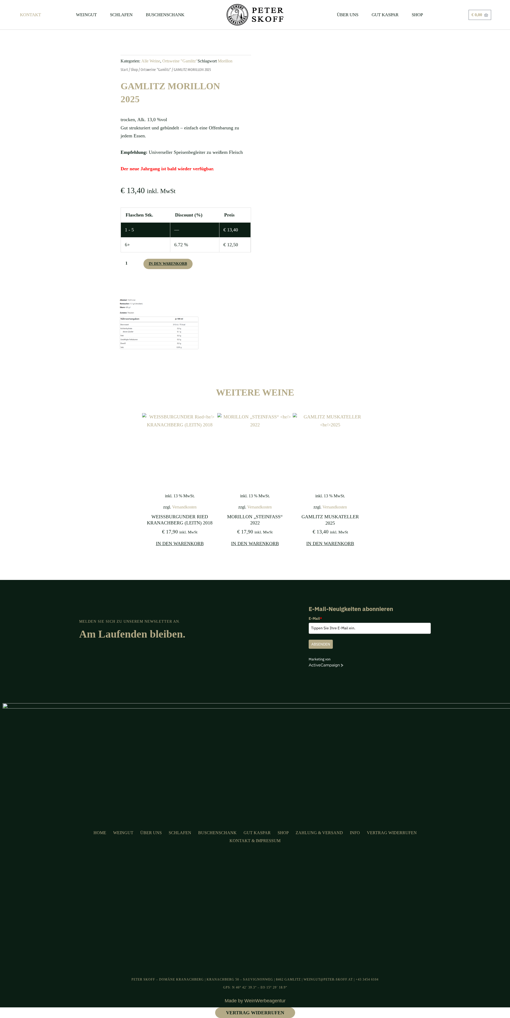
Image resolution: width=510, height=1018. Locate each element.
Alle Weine (150, 61)
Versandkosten (184, 507)
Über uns (151, 832)
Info (355, 832)
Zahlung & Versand (319, 832)
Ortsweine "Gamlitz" (180, 61)
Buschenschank (217, 832)
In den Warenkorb (168, 264)
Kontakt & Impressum (255, 840)
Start (124, 69)
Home (100, 832)
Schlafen (180, 832)
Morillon (225, 61)
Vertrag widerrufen (392, 832)
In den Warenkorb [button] (180, 543)
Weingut (123, 832)
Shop (134, 69)
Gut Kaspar (257, 832)
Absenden (320, 644)
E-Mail (315, 618)
